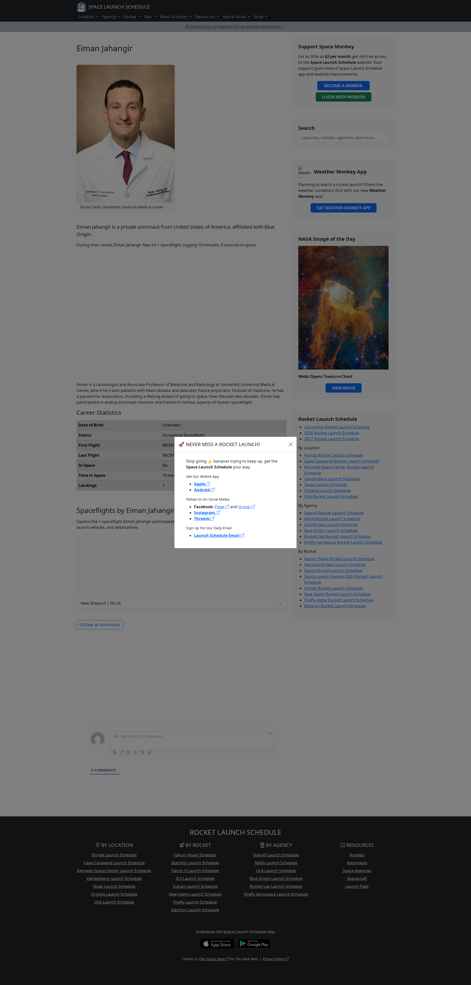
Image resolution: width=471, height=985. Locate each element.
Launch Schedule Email (217, 535)
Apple (200, 484)
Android (202, 489)
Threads (202, 518)
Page (220, 506)
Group (244, 506)
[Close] (291, 444)
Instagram (205, 512)
